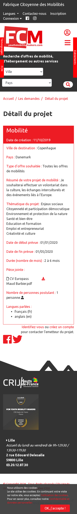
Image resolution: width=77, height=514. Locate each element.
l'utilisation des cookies (54, 495)
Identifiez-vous (33, 327)
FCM (2, 68)
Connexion (11, 18)
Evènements (75, 57)
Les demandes (29, 98)
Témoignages (2, 46)
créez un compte (61, 327)
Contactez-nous (34, 13)
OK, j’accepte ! (55, 508)
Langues (9, 13)
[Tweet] (17, 342)
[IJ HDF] (20, 382)
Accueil (8, 98)
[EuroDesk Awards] (21, 412)
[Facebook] (8, 342)
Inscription (58, 13)
